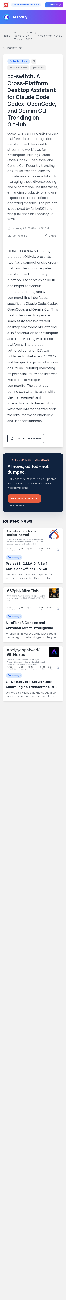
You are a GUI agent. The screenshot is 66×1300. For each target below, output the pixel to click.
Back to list (14, 48)
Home (6, 35)
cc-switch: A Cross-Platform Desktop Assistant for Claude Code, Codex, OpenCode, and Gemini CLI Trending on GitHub (51, 35)
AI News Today (18, 35)
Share (52, 235)
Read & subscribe (26, 499)
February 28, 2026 (31, 35)
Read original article (28, 438)
